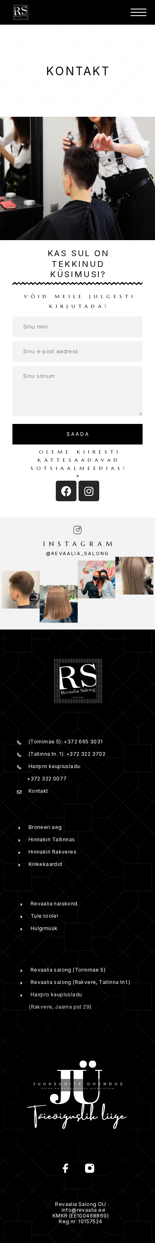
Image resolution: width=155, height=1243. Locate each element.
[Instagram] (89, 491)
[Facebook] (66, 491)
